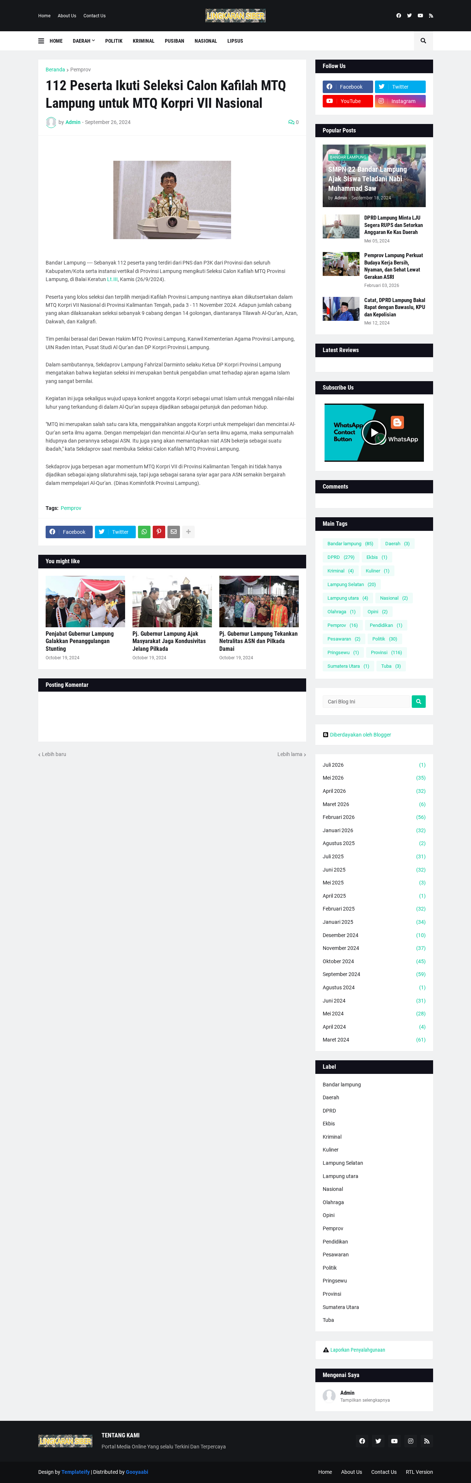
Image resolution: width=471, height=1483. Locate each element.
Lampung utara (347, 598)
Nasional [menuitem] (206, 41)
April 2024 (374, 1027)
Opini (378, 611)
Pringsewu (343, 652)
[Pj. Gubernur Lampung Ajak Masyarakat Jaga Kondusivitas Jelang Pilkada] (172, 601)
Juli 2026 (374, 765)
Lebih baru (54, 754)
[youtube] (420, 16)
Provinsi (386, 652)
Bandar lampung (350, 543)
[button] (44, 40)
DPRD (341, 557)
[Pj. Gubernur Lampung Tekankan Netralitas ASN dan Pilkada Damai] (259, 601)
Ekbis (376, 557)
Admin (347, 1393)
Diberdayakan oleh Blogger (360, 735)
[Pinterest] (159, 532)
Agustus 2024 (374, 987)
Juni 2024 (374, 1001)
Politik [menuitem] (114, 41)
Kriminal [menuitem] (144, 41)
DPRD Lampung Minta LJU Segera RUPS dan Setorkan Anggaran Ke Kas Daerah (393, 224)
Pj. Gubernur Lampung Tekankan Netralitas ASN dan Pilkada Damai (258, 641)
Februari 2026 (374, 817)
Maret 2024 (374, 1040)
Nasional (394, 598)
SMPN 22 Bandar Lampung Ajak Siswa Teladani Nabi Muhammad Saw (367, 179)
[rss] (431, 16)
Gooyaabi (137, 1472)
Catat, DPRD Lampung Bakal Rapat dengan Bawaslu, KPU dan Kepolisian (394, 307)
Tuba (391, 666)
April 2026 (374, 791)
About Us (67, 15)
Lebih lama (289, 754)
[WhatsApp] (144, 532)
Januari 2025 (374, 922)
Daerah (397, 543)
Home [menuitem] (56, 41)
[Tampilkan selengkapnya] (188, 532)
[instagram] (410, 1441)
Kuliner (378, 571)
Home (44, 15)
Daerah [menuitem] (82, 41)
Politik (384, 639)
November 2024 (374, 948)
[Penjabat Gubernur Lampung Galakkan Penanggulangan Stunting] (85, 601)
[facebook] (398, 16)
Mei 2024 (374, 1014)
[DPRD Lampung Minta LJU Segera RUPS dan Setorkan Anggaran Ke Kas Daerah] (341, 226)
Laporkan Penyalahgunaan (357, 1350)
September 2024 (374, 974)
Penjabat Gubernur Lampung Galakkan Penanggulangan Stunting (80, 641)
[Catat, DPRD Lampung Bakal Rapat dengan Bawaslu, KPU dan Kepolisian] (341, 309)
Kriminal (340, 571)
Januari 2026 (374, 830)
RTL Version (419, 1472)
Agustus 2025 (374, 843)
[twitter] (409, 16)
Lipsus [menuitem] (235, 41)
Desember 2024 (374, 935)
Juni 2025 (374, 870)
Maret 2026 (374, 804)
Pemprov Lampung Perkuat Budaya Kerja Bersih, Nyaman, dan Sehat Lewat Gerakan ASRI (393, 266)
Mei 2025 (374, 883)
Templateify (75, 1472)
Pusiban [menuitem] (174, 41)
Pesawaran (344, 639)
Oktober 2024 (374, 961)
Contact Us (95, 15)
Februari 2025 (374, 909)
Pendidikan (386, 625)
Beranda (55, 69)
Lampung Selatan (351, 584)
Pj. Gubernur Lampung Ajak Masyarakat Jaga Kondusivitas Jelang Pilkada (169, 641)
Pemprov (80, 69)
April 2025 (374, 896)
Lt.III (112, 279)
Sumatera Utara (348, 666)
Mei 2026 (374, 778)
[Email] (173, 532)
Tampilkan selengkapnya (365, 1400)
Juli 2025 (374, 856)
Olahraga (341, 611)
